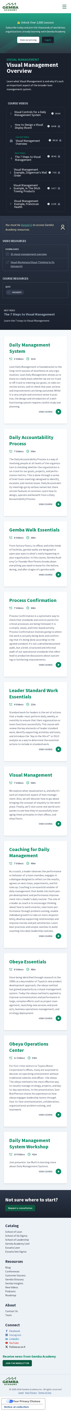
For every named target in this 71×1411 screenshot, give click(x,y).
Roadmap (10, 1295)
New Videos (11, 1287)
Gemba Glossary (14, 1279)
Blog (8, 1267)
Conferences (12, 1271)
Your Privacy (31, 1392)
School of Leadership (17, 1239)
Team (8, 1315)
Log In (48, 39)
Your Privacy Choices (26, 1401)
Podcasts (10, 1291)
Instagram (15, 1335)
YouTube (14, 1343)
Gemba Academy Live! (17, 1243)
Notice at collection (16, 1407)
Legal (21, 1392)
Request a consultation (20, 1208)
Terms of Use (44, 1392)
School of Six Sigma (16, 1235)
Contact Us (11, 1311)
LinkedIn (14, 1339)
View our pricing (28, 39)
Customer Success (15, 1275)
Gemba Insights (14, 1283)
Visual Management (23, 59)
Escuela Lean (12, 1247)
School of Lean (13, 1231)
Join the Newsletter (17, 1363)
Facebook (14, 1331)
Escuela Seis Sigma (15, 1251)
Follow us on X (17, 1346)
